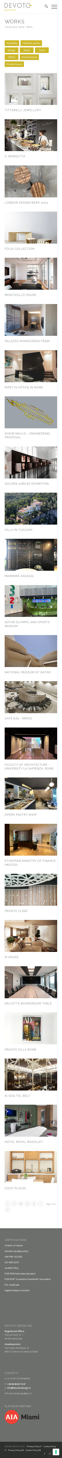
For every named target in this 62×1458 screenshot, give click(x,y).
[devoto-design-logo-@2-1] (26, 7)
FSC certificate (12, 1284)
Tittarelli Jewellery (23, 110)
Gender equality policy (16, 1251)
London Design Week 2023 (26, 202)
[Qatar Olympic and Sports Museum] (31, 601)
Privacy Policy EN (16, 1450)
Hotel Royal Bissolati (24, 1142)
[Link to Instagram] (49, 1453)
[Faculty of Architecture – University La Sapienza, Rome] (31, 744)
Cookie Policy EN (33, 1450)
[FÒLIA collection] (31, 228)
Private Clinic (16, 911)
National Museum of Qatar (28, 672)
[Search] (44, 7)
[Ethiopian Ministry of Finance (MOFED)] (31, 840)
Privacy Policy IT (34, 1446)
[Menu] (52, 7)
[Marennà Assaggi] (31, 555)
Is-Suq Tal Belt (17, 1095)
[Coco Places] (31, 1167)
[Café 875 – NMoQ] (31, 697)
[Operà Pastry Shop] (31, 793)
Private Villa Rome (21, 1049)
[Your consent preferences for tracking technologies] (56, 1452)
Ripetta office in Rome (24, 387)
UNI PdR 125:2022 (13, 1256)
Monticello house (20, 295)
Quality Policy (12, 1267)
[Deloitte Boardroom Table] (31, 982)
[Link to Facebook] (44, 1453)
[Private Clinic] (31, 890)
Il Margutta (15, 156)
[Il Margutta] (31, 135)
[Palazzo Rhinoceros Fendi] (31, 320)
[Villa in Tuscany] (31, 509)
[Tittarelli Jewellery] (31, 89)
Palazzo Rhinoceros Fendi (27, 341)
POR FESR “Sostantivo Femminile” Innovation (28, 1279)
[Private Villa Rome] (31, 1028)
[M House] (31, 936)
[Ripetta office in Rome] (31, 366)
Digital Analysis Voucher (17, 1290)
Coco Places (15, 1188)
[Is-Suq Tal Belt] (31, 1075)
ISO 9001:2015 (12, 1262)
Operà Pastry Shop (21, 814)
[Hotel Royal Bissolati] (31, 1121)
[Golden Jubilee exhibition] (31, 462)
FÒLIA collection (19, 248)
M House (12, 957)
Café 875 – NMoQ (18, 718)
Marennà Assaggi (19, 576)
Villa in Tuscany (19, 530)
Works (14, 21)
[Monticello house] (31, 274)
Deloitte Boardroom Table (28, 1003)
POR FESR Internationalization (20, 1273)
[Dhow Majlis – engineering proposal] (31, 412)
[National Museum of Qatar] (31, 651)
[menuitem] (44, 7)
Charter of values (14, 1245)
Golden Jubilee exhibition (27, 483)
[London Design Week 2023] (31, 181)
